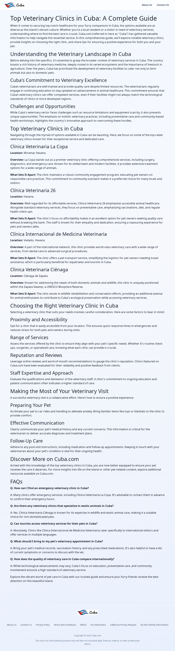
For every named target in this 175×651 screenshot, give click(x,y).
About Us (147, 4)
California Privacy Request (123, 624)
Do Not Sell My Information (154, 624)
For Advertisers (98, 624)
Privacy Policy (43, 624)
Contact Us (163, 4)
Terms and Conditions (65, 624)
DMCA (83, 624)
